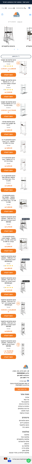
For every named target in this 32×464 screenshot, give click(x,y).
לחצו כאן (20, 375)
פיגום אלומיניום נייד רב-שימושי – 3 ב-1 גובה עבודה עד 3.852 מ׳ (8, 141)
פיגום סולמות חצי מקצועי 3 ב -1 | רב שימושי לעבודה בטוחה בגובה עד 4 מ (8, 82)
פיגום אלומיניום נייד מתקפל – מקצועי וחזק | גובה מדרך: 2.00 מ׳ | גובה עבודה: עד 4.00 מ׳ (8, 239)
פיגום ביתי (25, 427)
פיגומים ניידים (24, 423)
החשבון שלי (25, 402)
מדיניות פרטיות (24, 404)
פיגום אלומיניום (24, 420)
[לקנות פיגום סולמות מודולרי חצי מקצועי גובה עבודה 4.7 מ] (23, 129)
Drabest (8, 87)
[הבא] (17, 50)
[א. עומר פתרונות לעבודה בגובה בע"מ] (16, 15)
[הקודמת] (14, 50)
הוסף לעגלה (8, 75)
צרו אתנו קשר (21, 389)
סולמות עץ (25, 446)
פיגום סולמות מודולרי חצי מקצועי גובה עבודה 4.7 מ (8, 123)
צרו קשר (26, 400)
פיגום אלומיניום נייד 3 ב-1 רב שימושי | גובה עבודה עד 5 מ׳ (8, 159)
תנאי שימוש (25, 411)
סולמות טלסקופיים (23, 439)
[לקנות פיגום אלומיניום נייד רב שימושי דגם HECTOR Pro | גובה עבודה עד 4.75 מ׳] (23, 183)
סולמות (26, 435)
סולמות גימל (25, 437)
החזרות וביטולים (23, 406)
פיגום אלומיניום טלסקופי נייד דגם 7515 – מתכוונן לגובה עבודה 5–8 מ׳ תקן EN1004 (8, 323)
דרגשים (26, 444)
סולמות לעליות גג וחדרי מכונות (19, 453)
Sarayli (8, 64)
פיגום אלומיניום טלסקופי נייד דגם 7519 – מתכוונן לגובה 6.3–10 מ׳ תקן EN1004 (8, 343)
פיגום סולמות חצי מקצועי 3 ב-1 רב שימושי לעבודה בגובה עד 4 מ (8, 103)
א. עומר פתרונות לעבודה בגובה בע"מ (22, 459)
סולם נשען (25, 450)
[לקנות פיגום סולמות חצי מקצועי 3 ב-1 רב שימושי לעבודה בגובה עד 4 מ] (23, 110)
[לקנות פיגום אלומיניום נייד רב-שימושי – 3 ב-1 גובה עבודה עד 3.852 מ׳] (23, 147)
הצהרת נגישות (24, 413)
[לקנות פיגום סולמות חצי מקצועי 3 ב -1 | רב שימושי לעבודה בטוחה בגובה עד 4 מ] (23, 89)
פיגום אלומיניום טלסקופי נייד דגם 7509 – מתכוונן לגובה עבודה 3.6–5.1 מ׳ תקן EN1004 (8, 258)
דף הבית (20, 22)
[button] (2, 14)
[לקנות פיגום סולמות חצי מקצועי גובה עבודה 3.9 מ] (23, 68)
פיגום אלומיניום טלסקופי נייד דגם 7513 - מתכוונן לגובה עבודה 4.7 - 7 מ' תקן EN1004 (8, 302)
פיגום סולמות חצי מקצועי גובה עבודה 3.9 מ (8, 61)
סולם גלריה (25, 448)
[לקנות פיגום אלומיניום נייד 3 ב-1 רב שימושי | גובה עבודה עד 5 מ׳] (23, 164)
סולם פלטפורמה (23, 441)
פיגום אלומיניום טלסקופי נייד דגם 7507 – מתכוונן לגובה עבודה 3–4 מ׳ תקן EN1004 (8, 219)
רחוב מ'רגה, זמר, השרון (20, 371)
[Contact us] (29, 461)
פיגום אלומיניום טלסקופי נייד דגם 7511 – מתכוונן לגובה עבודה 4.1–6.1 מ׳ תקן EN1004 (8, 280)
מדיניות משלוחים (23, 409)
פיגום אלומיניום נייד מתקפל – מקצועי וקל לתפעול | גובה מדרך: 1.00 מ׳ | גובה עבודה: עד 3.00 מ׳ (8, 199)
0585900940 (21, 373)
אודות (27, 397)
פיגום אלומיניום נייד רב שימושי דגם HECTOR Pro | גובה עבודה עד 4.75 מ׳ (8, 178)
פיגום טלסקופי (24, 425)
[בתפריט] (30, 14)
